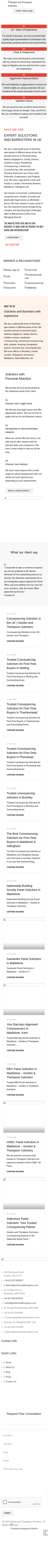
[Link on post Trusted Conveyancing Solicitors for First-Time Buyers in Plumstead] (24, 738)
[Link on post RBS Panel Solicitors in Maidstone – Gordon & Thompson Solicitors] (24, 1058)
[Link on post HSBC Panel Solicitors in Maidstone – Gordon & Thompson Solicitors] (24, 1117)
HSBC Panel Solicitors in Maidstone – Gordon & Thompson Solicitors (23, 1146)
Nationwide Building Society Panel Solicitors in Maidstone (23, 890)
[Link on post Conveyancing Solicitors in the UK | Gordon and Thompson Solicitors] (24, 608)
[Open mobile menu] (3, 4)
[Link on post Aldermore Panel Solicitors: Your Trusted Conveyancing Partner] (24, 1193)
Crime (30, 173)
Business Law (19, 173)
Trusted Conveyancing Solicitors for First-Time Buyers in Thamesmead (22, 708)
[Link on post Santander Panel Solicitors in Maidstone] (24, 933)
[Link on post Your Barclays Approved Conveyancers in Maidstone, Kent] (24, 999)
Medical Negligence (13, 159)
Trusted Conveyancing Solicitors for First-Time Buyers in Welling (21, 664)
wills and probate (27, 169)
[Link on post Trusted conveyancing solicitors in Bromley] (24, 782)
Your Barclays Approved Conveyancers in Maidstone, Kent (22, 1028)
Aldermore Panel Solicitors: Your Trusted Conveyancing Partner (21, 1223)
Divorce (35, 159)
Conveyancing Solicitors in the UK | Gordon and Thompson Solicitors (24, 623)
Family (27, 159)
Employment (21, 177)
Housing (8, 173)
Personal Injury (29, 156)
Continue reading (15, 641)
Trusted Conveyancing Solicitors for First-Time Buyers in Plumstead (21, 753)
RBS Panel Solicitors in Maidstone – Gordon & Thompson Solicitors (22, 1073)
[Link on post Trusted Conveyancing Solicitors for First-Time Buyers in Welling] (24, 648)
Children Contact (12, 163)
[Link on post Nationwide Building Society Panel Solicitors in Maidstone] (24, 875)
